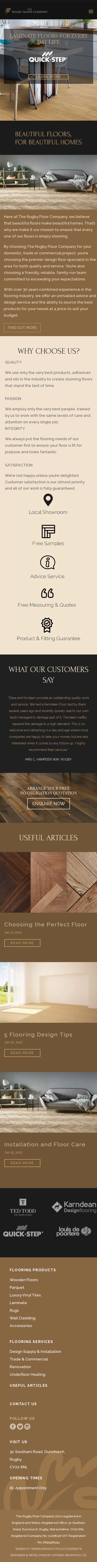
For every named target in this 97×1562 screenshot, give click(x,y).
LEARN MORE (48, 77)
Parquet (17, 1287)
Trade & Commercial (29, 1359)
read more (22, 943)
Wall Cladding (22, 1318)
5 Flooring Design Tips (38, 1034)
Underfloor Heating (27, 1374)
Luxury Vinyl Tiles (25, 1295)
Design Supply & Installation (35, 1351)
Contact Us (23, 1404)
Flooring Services (31, 1342)
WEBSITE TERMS (27, 1549)
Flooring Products (33, 1270)
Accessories (21, 1325)
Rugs (14, 1310)
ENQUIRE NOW (48, 803)
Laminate (18, 1302)
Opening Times (26, 1478)
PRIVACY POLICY (54, 1549)
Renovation (20, 1367)
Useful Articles (29, 1385)
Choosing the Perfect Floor (46, 924)
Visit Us (19, 1442)
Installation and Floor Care (45, 1144)
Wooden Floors (24, 1280)
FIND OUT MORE (22, 328)
